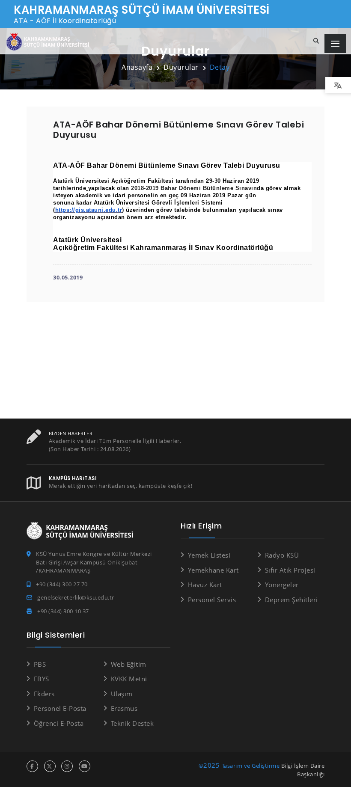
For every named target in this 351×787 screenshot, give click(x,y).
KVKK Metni (129, 678)
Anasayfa (137, 67)
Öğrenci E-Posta (58, 723)
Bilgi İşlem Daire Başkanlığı (303, 770)
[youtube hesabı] (84, 766)
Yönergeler (282, 584)
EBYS (41, 678)
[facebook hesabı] (32, 766)
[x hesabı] (50, 766)
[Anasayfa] (49, 42)
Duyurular (181, 67)
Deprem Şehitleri (291, 599)
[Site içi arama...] (316, 41)
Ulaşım (122, 693)
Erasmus (124, 708)
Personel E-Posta (60, 708)
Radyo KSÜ (282, 555)
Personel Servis (212, 599)
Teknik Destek (132, 723)
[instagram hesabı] (67, 766)
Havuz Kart (205, 584)
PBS (40, 664)
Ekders (44, 693)
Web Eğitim (128, 664)
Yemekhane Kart (213, 570)
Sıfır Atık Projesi (290, 570)
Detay (220, 67)
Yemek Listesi (209, 555)
